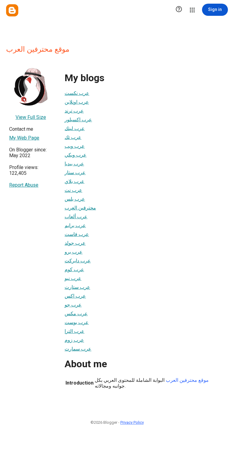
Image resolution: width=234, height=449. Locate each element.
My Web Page (24, 138)
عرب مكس (76, 313)
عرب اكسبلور (78, 120)
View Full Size (31, 117)
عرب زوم (74, 340)
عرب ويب (75, 146)
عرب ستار (75, 172)
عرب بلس (75, 199)
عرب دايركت (78, 261)
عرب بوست (77, 322)
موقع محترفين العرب (187, 380)
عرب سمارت (78, 349)
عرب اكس (75, 296)
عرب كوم (74, 269)
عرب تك (73, 137)
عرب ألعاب (76, 216)
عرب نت (73, 190)
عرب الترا (74, 331)
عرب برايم (75, 225)
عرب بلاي (74, 181)
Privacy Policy (132, 422)
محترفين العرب (80, 208)
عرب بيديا (74, 164)
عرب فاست (77, 234)
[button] (179, 9)
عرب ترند (74, 111)
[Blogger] (12, 10)
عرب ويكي (76, 155)
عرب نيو (73, 278)
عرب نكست (77, 93)
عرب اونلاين (77, 102)
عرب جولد (75, 243)
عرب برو (74, 252)
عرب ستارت (77, 287)
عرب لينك (75, 128)
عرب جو (73, 305)
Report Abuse (23, 185)
